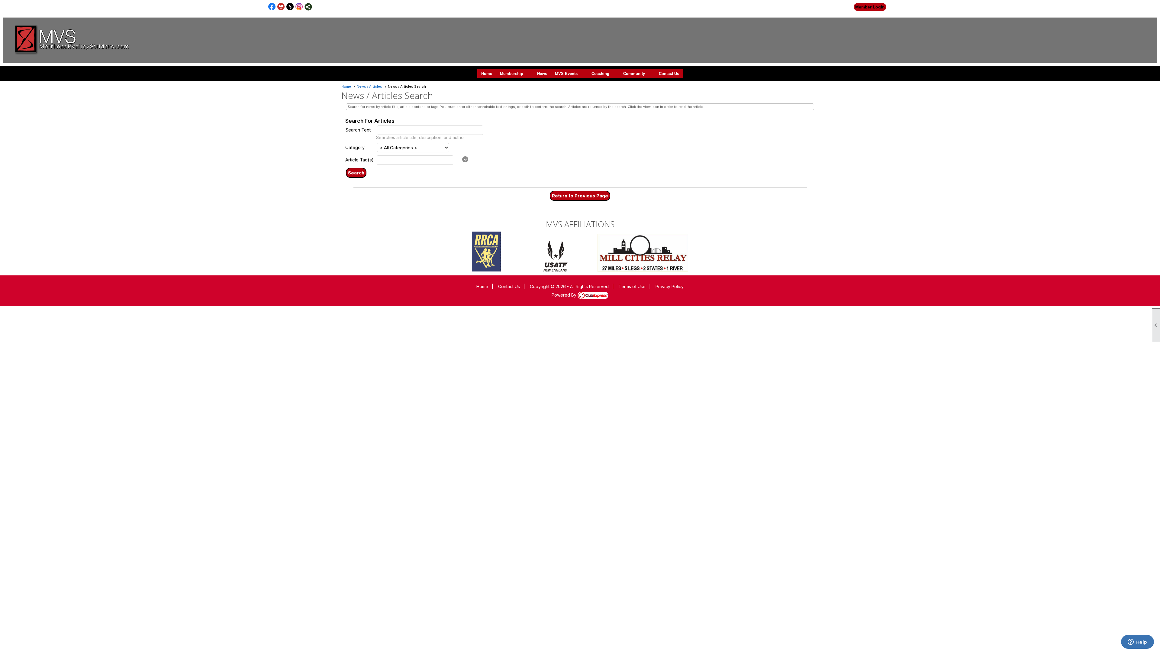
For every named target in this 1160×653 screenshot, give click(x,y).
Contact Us (669, 73)
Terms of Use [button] (632, 286)
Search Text (358, 130)
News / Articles (369, 86)
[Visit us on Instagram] (299, 7)
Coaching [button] (600, 73)
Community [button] (634, 73)
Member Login (870, 7)
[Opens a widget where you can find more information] (1137, 642)
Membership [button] (511, 73)
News (542, 73)
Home (486, 73)
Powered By (565, 294)
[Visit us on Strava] (290, 7)
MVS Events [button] (566, 73)
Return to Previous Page (580, 196)
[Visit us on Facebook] (272, 7)
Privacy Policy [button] (670, 286)
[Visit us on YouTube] (281, 7)
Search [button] (356, 173)
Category (355, 147)
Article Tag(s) (359, 160)
